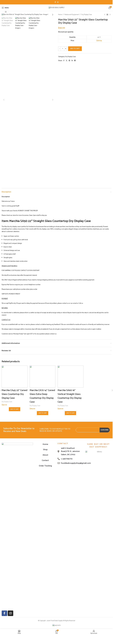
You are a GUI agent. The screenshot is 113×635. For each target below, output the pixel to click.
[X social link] (66, 60)
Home (60, 14)
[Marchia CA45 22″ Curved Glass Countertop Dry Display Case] (14, 377)
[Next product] (110, 14)
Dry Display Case (86, 14)
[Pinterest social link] (69, 60)
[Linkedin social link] (72, 60)
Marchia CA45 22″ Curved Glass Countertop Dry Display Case (14, 394)
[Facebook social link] (55, 2)
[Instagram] (10, 613)
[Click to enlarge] (5, 11)
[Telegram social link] (74, 60)
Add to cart (75, 48)
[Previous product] (104, 14)
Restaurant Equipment (71, 14)
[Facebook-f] (4, 613)
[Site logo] (56, 7)
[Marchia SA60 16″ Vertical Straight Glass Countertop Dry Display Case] (70, 377)
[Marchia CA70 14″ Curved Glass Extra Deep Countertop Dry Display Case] (43, 377)
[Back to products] (107, 14)
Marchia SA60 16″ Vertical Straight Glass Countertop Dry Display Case (70, 396)
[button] (4, 14)
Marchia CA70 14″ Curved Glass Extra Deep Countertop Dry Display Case (42, 396)
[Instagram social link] (57, 2)
